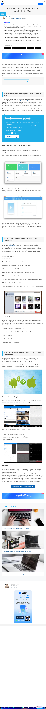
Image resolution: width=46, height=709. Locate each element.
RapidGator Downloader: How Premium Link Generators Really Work (17, 551)
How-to (5, 624)
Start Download (10, 136)
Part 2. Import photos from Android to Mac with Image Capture (18, 81)
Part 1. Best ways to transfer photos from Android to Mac (16, 79)
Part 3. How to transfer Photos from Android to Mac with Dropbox (18, 82)
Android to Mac (11, 245)
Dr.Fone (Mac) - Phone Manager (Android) (26, 100)
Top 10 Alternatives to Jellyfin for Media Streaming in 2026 (15, 574)
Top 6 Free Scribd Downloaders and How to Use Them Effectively (16, 528)
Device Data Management (17, 18)
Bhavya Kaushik (9, 16)
